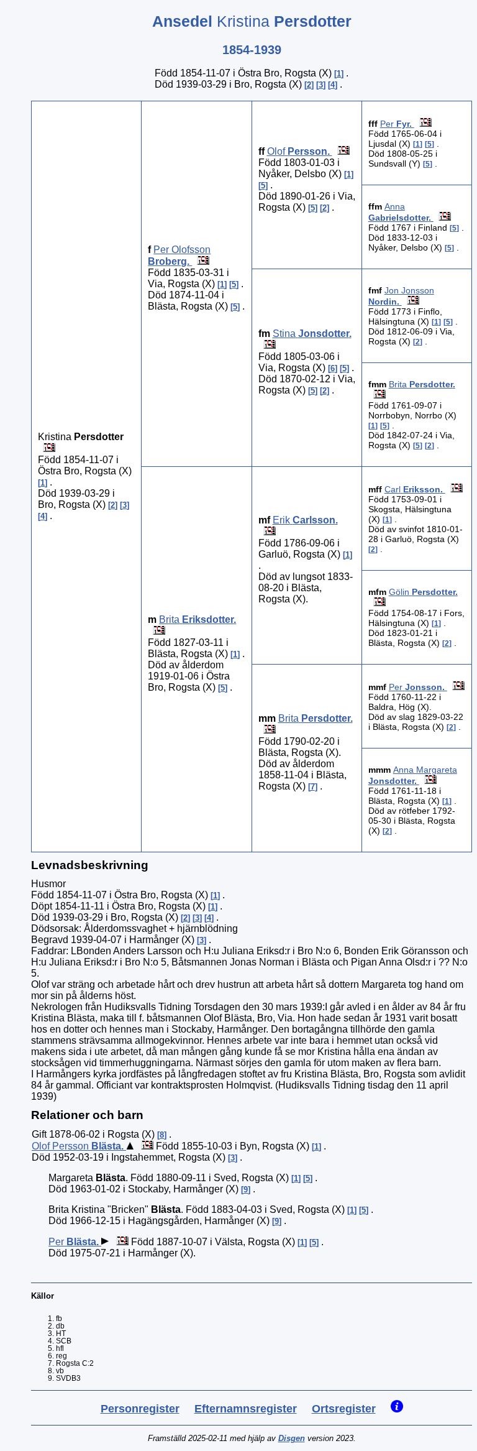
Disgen (291, 1438)
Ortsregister (344, 1409)
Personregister (140, 1409)
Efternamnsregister (245, 1409)
